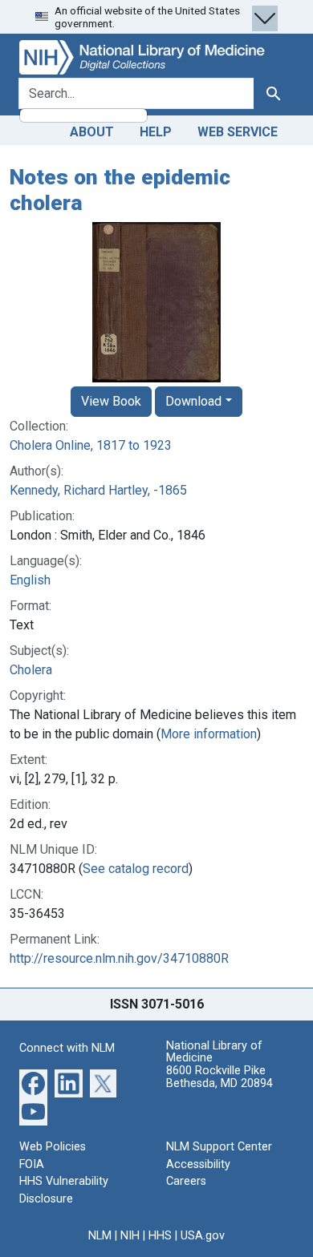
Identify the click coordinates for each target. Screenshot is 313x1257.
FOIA (31, 1164)
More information (209, 734)
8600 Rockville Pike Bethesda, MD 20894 (219, 1077)
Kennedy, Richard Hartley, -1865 (98, 490)
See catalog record (136, 868)
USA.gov (203, 1236)
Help (156, 131)
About (92, 131)
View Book (111, 401)
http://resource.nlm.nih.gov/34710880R (119, 958)
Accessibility (198, 1164)
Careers (186, 1181)
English (30, 580)
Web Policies (52, 1147)
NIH (130, 1236)
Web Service (237, 131)
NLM (100, 1236)
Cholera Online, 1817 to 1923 (91, 445)
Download (193, 401)
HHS (160, 1236)
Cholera (31, 669)
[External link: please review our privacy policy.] (33, 1082)
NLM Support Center (219, 1147)
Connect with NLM (67, 1048)
